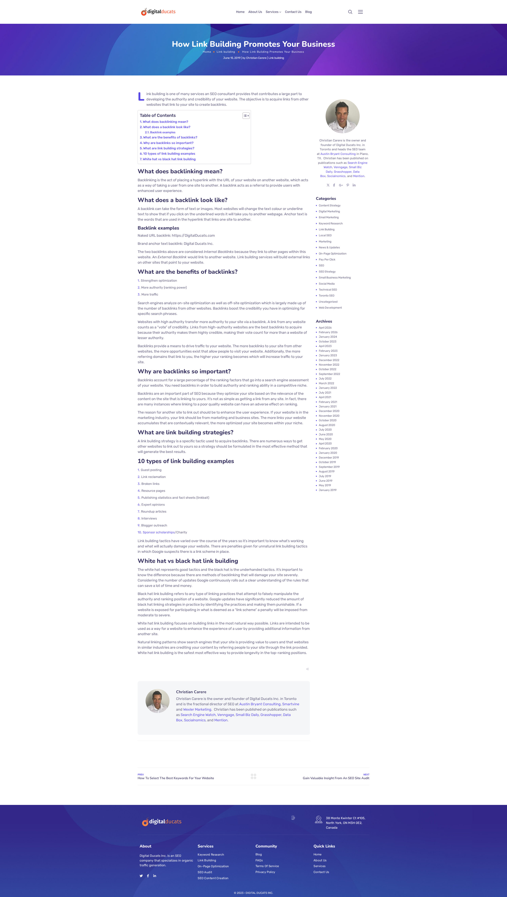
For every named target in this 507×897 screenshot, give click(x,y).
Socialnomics (195, 720)
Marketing (325, 241)
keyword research (331, 223)
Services (272, 12)
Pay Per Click (327, 259)
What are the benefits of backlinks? (170, 137)
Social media (327, 283)
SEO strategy (327, 271)
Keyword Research (211, 854)
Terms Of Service (267, 866)
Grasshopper (270, 715)
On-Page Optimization (213, 866)
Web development (330, 307)
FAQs (259, 860)
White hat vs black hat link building (169, 159)
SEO (321, 265)
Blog (308, 12)
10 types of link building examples (169, 153)
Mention (221, 720)
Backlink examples (162, 132)
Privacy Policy (265, 872)
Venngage (225, 715)
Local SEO (325, 235)
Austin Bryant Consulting (260, 704)
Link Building (207, 860)
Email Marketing (329, 217)
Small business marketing (335, 277)
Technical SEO (328, 289)
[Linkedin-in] (154, 875)
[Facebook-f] (148, 875)
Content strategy (330, 205)
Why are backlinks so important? (168, 143)
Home (240, 12)
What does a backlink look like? (166, 127)
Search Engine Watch (198, 715)
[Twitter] (141, 875)
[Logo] (158, 12)
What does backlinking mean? (165, 122)
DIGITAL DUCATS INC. (259, 893)
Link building (226, 52)
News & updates (329, 247)
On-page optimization (332, 253)
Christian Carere (256, 58)
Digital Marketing (329, 211)
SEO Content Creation (213, 878)
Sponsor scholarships (159, 532)
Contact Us (293, 12)
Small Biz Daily (247, 715)
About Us (255, 12)
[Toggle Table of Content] (244, 115)
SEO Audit (205, 872)
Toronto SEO (326, 295)
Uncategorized (328, 301)
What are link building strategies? (168, 148)
